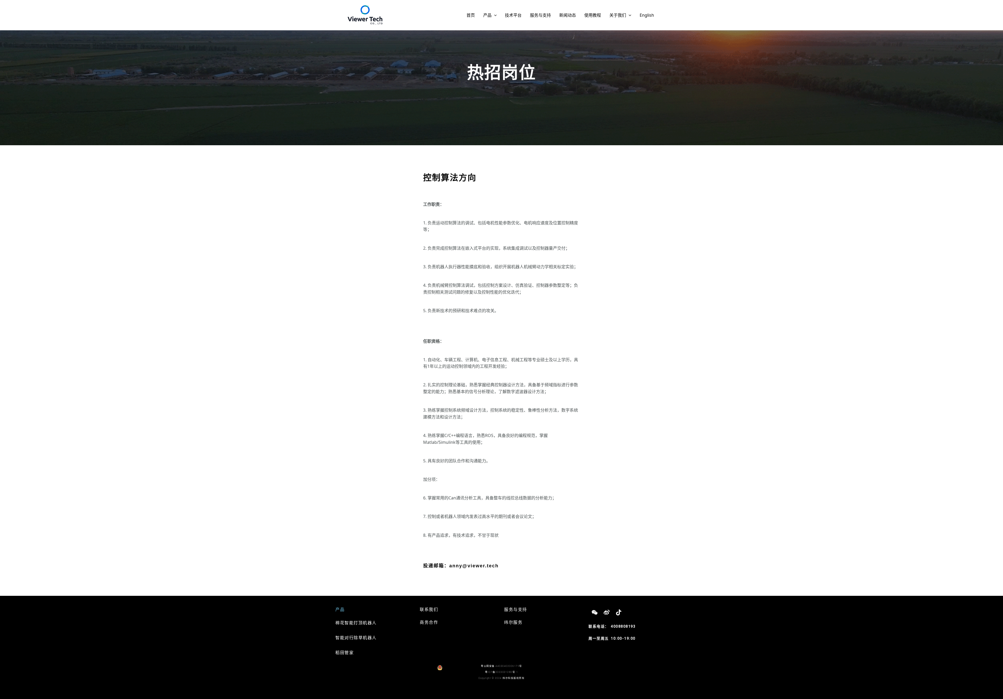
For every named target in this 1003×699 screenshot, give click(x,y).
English (647, 15)
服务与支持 (540, 15)
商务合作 (429, 622)
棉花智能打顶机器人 (356, 622)
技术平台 (513, 15)
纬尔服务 (513, 622)
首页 (470, 15)
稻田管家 (344, 652)
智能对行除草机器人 (356, 637)
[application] (494, 15)
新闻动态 (567, 15)
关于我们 (617, 15)
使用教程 (592, 15)
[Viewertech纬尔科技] (365, 15)
